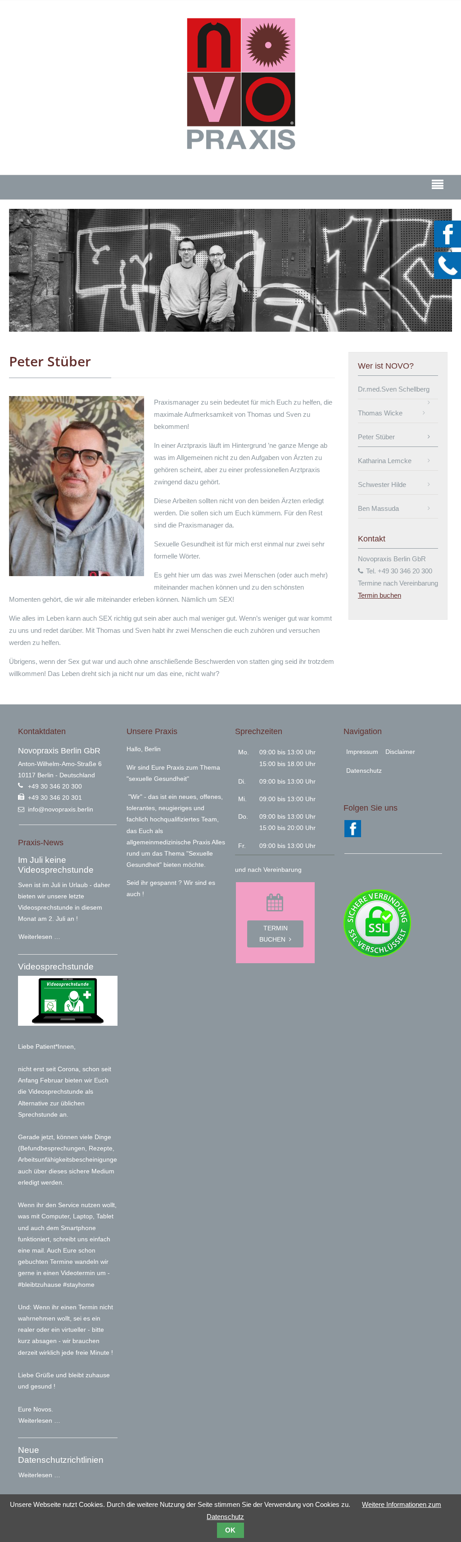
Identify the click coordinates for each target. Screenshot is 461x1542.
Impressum (362, 751)
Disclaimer (400, 751)
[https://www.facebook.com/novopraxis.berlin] (352, 835)
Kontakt (447, 265)
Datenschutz (364, 770)
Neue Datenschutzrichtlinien (61, 1455)
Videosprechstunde (56, 966)
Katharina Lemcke (384, 460)
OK (230, 1530)
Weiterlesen (39, 934)
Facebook (447, 234)
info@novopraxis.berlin (60, 809)
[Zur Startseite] (241, 84)
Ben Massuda (378, 508)
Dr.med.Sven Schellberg (393, 389)
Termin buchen (447, 297)
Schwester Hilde (382, 484)
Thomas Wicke (380, 413)
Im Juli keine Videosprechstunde (56, 865)
